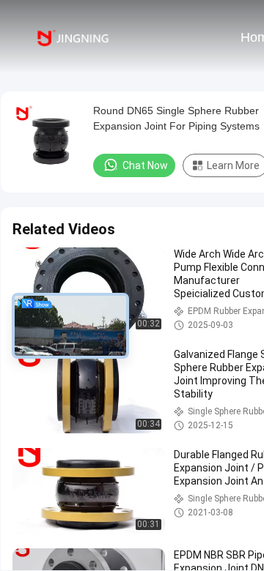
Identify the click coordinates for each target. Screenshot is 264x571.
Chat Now (145, 165)
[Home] (72, 36)
